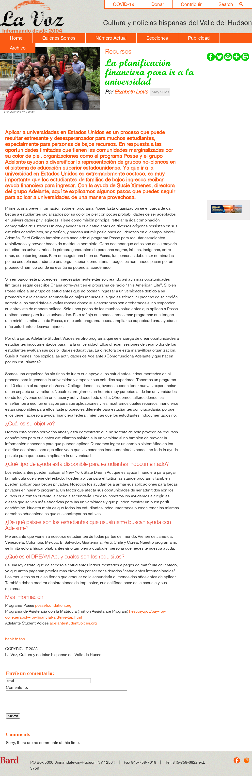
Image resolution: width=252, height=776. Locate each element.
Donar (157, 4)
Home (16, 38)
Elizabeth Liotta (131, 91)
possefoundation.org (53, 605)
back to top (15, 638)
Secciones (157, 38)
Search (226, 4)
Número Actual (110, 38)
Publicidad (199, 38)
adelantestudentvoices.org (73, 623)
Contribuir (191, 4)
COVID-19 (123, 4)
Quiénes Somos (59, 38)
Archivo (18, 48)
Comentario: (17, 687)
